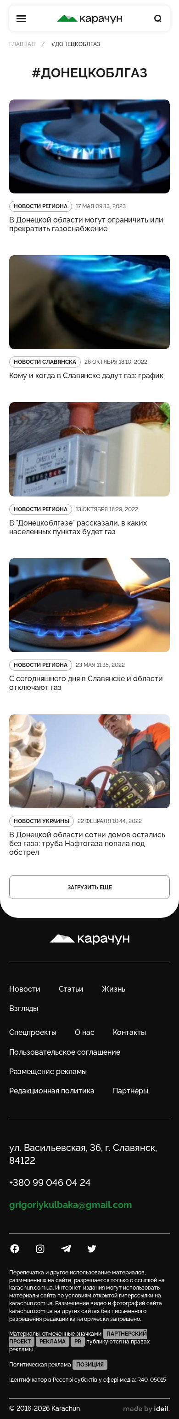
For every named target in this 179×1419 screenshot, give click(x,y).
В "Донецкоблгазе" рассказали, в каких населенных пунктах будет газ (78, 527)
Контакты (129, 1032)
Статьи (71, 989)
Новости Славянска (45, 362)
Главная (22, 44)
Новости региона (40, 206)
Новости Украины (41, 821)
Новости (24, 989)
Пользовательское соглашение (64, 1052)
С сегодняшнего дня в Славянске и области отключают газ (86, 683)
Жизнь (113, 989)
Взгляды (23, 1008)
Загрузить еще (89, 887)
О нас (85, 1032)
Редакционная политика (52, 1090)
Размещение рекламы (48, 1071)
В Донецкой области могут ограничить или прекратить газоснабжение (86, 224)
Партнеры (130, 1090)
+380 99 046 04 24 (50, 1182)
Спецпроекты (32, 1032)
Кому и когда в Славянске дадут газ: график (86, 375)
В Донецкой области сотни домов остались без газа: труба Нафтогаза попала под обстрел (87, 843)
